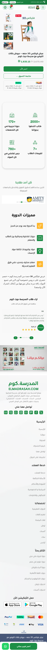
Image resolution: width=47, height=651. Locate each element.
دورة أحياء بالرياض (38, 567)
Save (19, 16)
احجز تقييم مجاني (23, 646)
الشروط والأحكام (38, 484)
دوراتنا (42, 435)
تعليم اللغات (40, 514)
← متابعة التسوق (23, 76)
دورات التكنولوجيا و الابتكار (35, 579)
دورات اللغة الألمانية (37, 573)
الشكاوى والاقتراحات (37, 495)
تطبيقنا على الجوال (37, 457)
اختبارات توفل (40, 584)
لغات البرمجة (40, 520)
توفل (43, 526)
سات (43, 537)
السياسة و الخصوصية (36, 490)
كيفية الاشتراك (39, 446)
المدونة (42, 440)
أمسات (42, 531)
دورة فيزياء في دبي (37, 556)
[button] (29, 202)
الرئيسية (42, 429)
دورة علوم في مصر (37, 562)
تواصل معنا (40, 451)
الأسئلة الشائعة (39, 478)
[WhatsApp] (5, 646)
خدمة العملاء (40, 473)
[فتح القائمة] (43, 7)
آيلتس (42, 543)
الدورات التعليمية (38, 509)
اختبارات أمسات (39, 590)
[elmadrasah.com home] (34, 7)
